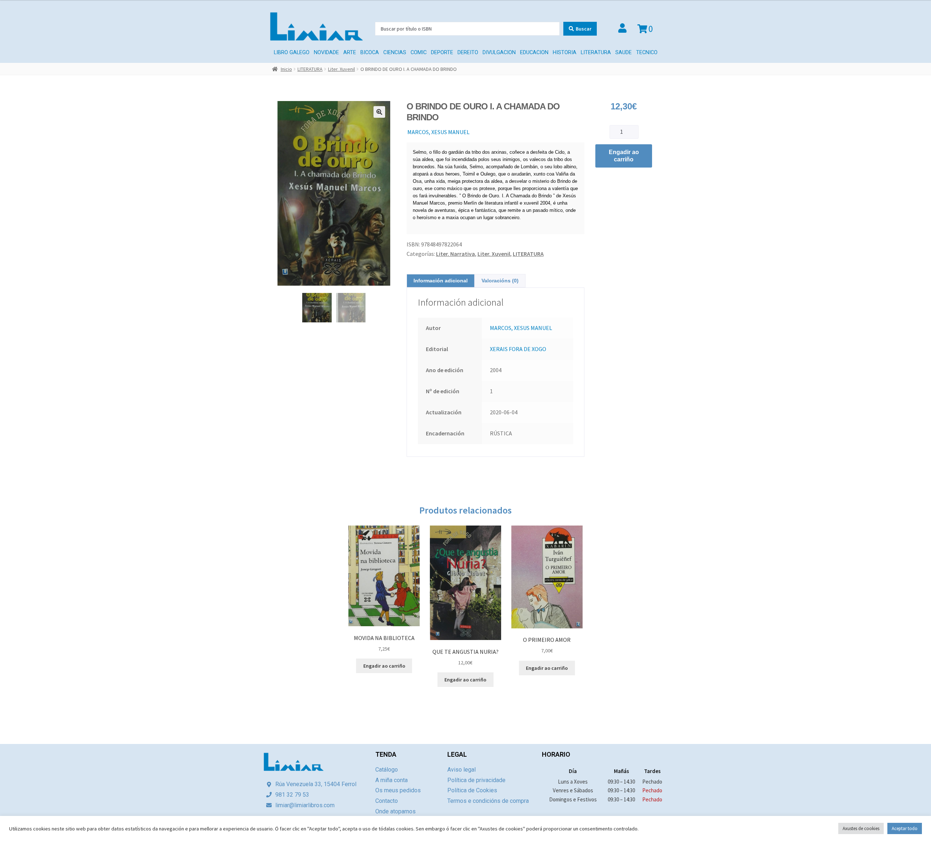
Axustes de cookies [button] (861, 828)
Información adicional (440, 280)
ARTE (349, 52)
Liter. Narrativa (455, 253)
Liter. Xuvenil (341, 69)
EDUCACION (534, 52)
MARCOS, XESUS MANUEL (438, 132)
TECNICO (647, 52)
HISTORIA (564, 52)
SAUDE (623, 52)
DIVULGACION (499, 52)
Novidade (326, 52)
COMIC (419, 52)
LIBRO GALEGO (291, 52)
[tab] (441, 280)
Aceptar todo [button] (905, 828)
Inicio (286, 69)
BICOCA (369, 52)
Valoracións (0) (500, 280)
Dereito (467, 52)
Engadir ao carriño (624, 155)
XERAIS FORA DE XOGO (518, 349)
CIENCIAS (394, 52)
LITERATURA (596, 52)
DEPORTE (442, 52)
